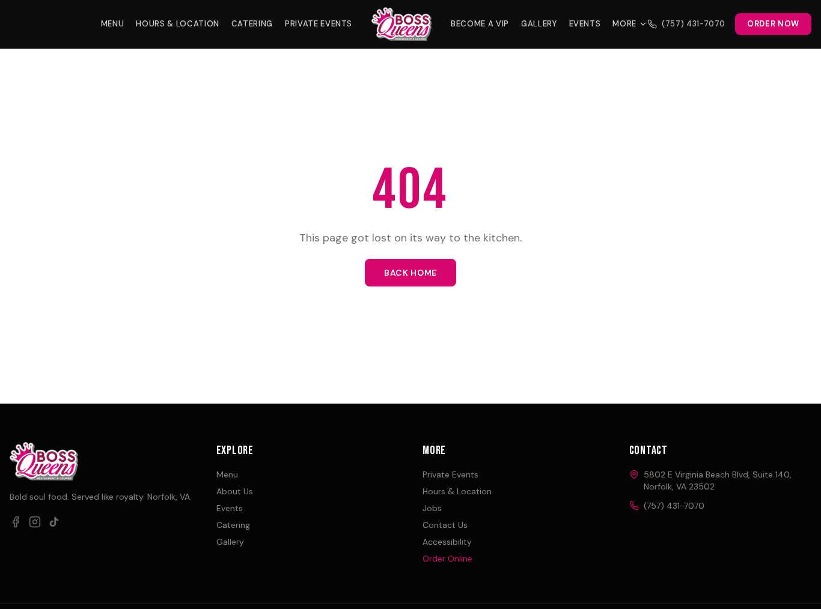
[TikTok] (54, 522)
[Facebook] (16, 522)
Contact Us (445, 525)
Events (585, 24)
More (624, 24)
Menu (112, 24)
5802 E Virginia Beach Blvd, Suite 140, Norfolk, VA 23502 (718, 480)
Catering (252, 24)
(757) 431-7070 (693, 24)
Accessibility (447, 541)
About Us (234, 491)
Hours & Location (177, 24)
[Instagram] (35, 522)
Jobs (432, 508)
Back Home (410, 272)
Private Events (318, 24)
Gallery (539, 24)
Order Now (773, 24)
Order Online (447, 558)
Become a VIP (480, 24)
